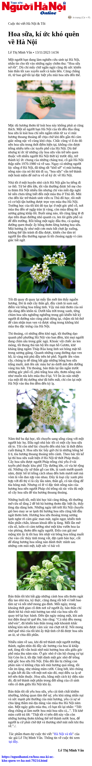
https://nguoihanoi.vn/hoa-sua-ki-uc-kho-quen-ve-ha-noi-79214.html (28, 758)
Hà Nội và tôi (63, 734)
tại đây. (13, 741)
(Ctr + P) (81, 17)
